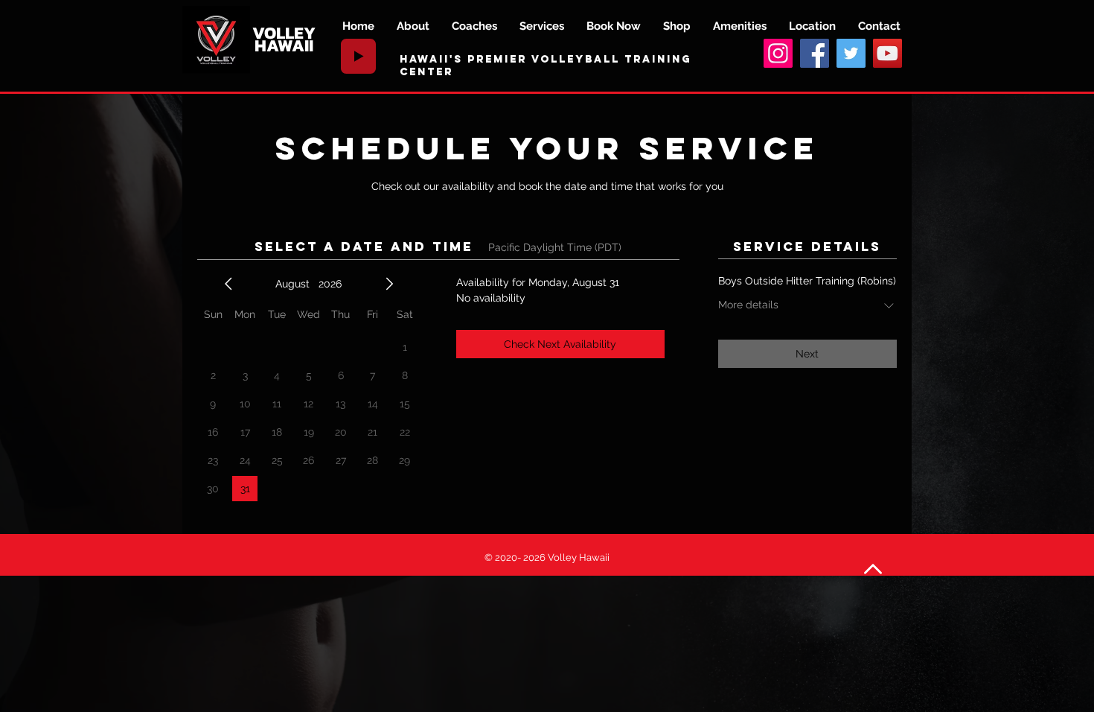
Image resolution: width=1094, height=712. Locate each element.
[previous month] (228, 284)
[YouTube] (887, 53)
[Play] (358, 56)
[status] (554, 247)
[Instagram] (778, 53)
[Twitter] (851, 53)
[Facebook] (814, 53)
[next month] (389, 284)
